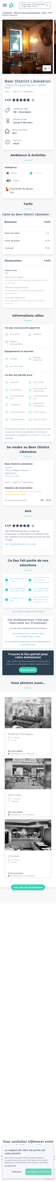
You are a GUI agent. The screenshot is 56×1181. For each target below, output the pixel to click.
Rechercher (28, 669)
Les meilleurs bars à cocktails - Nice (41, 589)
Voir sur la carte (12, 476)
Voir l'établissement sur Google (20, 544)
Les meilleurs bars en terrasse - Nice (18, 589)
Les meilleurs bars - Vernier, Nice (28, 633)
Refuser (17, 1171)
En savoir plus (10, 1165)
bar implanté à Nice (37, 435)
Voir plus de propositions (28, 887)
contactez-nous (28, 644)
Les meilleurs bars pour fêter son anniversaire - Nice (41, 579)
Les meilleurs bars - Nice (28, 636)
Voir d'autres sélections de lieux (28, 611)
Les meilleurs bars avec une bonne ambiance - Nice (41, 599)
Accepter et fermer (38, 1171)
